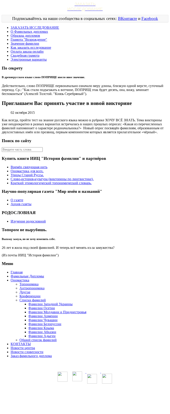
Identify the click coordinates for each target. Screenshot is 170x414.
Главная (17, 272)
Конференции (30, 296)
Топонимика (29, 284)
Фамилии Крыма (41, 328)
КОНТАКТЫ (21, 344)
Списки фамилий (32, 300)
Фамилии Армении (43, 316)
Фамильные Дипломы (27, 276)
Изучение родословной (28, 221)
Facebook (149, 18)
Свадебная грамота (25, 55)
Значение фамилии (25, 43)
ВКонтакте (127, 18)
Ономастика (20, 280)
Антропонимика (31, 288)
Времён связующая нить (29, 167)
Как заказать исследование (31, 47)
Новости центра (23, 348)
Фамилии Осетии (41, 308)
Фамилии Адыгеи (42, 336)
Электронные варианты (29, 59)
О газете (17, 200)
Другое (24, 292)
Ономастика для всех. (27, 171)
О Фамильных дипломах (29, 31)
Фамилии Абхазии (42, 332)
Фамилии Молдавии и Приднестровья (57, 312)
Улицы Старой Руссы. (27, 175)
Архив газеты (21, 204)
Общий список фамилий (38, 340)
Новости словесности (27, 352)
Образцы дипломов (25, 35)
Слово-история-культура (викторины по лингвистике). (52, 179)
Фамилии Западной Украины (50, 304)
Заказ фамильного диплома (31, 356)
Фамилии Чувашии (43, 320)
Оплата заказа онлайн (27, 51)
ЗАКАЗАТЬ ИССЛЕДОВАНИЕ (35, 27)
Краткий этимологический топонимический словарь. (51, 183)
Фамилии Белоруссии (44, 324)
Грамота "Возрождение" (29, 39)
